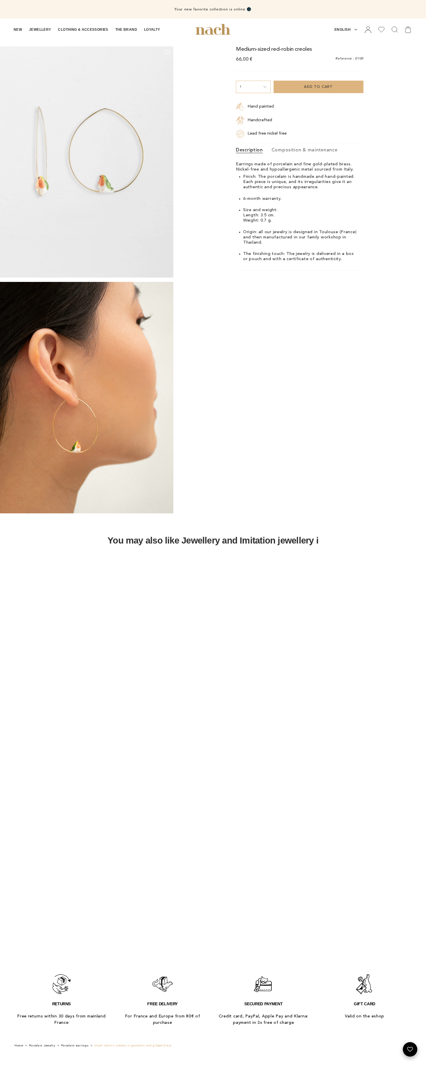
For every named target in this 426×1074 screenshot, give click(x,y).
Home (18, 1045)
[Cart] (408, 30)
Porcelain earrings (75, 1045)
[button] (18, 29)
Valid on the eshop (364, 1016)
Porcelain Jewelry (42, 1045)
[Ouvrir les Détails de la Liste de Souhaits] (410, 1049)
